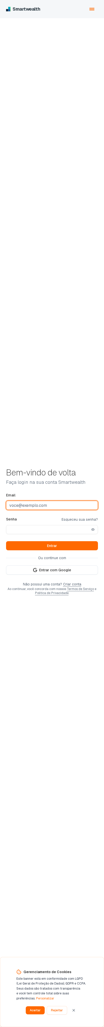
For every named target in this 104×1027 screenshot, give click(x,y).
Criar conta (72, 584)
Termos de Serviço (80, 589)
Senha (11, 519)
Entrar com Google (55, 570)
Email (10, 495)
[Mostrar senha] (93, 530)
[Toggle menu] (92, 9)
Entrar (52, 545)
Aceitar (35, 1010)
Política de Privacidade (52, 593)
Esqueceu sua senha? (80, 519)
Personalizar (45, 998)
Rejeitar (57, 1010)
